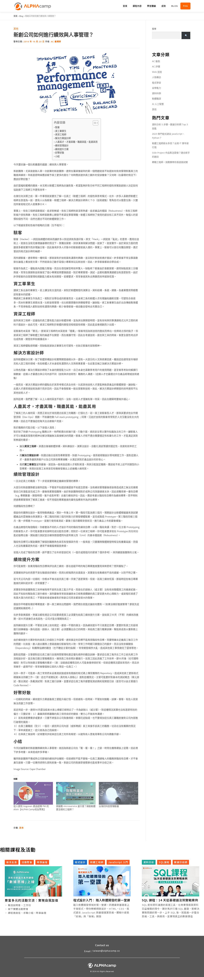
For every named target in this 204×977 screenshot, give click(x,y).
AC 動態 (156, 61)
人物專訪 (156, 77)
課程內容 (137, 6)
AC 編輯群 (56, 41)
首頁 (125, 6)
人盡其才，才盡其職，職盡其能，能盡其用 (76, 141)
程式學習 (156, 82)
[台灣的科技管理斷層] (118, 793)
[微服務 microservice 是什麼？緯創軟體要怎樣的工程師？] (75, 793)
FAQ (185, 6)
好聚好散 (59, 152)
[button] (29, 894)
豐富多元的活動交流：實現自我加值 (31, 900)
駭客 (57, 127)
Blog (174, 6)
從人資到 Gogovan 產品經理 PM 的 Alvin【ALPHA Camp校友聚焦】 (31, 808)
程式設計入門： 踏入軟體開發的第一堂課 (101, 900)
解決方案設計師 (63, 138)
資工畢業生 (60, 130)
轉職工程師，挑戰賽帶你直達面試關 (170, 162)
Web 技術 (157, 71)
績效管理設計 (62, 145)
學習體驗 (151, 6)
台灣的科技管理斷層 (109, 806)
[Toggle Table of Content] (94, 123)
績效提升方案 (62, 149)
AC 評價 (156, 66)
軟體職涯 (156, 98)
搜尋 (154, 28)
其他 (16, 28)
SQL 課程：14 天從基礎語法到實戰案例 (170, 900)
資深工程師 (60, 134)
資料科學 (156, 93)
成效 (163, 6)
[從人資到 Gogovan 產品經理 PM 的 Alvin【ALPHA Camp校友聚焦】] (33, 793)
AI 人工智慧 (158, 104)
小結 (57, 156)
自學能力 (156, 87)
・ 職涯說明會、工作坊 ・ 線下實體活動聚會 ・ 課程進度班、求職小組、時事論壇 (25, 908)
